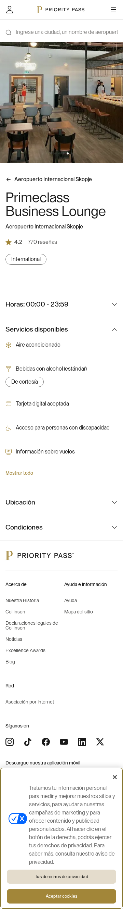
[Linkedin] (82, 742)
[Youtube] (64, 742)
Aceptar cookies (61, 896)
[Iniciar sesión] (9, 9)
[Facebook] (46, 742)
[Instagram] (9, 742)
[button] (51, 153)
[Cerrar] (114, 777)
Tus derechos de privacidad (61, 876)
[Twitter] (100, 742)
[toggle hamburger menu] (113, 9)
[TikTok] (28, 742)
